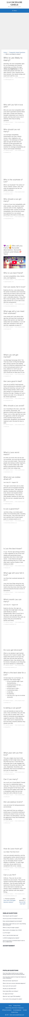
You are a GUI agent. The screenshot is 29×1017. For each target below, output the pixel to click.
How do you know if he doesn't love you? (12, 918)
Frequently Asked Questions (17, 52)
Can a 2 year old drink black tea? (10, 935)
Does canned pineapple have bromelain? (12, 921)
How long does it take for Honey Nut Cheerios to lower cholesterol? (14, 977)
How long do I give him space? (10, 915)
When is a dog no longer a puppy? (11, 927)
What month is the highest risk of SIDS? (12, 930)
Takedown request (9, 77)
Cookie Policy (14, 1012)
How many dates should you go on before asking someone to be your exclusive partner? (14, 974)
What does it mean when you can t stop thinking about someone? (14, 924)
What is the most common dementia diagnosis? (14, 983)
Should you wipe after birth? (9, 988)
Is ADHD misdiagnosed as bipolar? (11, 938)
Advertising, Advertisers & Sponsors (14, 1007)
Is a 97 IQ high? (6, 932)
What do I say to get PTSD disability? (11, 996)
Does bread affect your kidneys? (10, 991)
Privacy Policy (16, 1005)
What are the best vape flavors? (10, 980)
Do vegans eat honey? (8, 993)
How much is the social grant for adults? (12, 999)
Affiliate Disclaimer (7, 1010)
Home (5, 52)
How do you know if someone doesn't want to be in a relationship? (14, 941)
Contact (25, 1010)
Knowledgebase (17, 1010)
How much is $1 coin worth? (9, 986)
